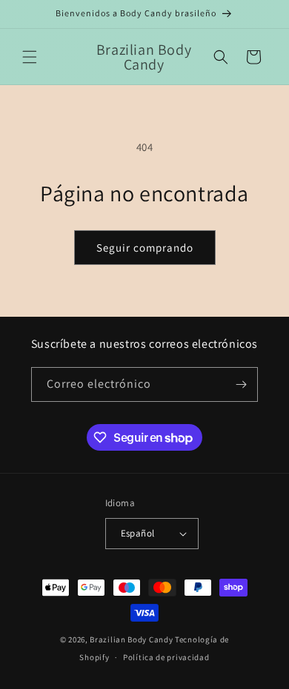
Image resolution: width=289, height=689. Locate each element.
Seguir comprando (144, 248)
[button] (29, 57)
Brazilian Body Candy (131, 639)
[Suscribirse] (241, 384)
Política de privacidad (166, 657)
